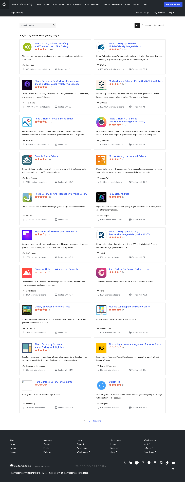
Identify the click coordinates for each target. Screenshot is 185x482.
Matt (147, 444)
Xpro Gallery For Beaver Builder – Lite (129, 269)
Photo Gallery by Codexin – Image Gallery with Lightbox (49, 345)
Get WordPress (173, 4)
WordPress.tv (83, 452)
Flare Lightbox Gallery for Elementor (54, 382)
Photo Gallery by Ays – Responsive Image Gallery (61, 194)
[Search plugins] (53, 25)
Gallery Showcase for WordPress (52, 306)
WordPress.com (151, 440)
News (12, 444)
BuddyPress (150, 452)
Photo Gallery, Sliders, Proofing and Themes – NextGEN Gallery (51, 45)
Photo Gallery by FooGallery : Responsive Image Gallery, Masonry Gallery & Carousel (57, 82)
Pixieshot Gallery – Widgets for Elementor (57, 269)
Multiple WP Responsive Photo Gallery (129, 306)
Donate (114, 448)
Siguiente (97, 421)
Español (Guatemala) (42, 466)
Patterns (47, 452)
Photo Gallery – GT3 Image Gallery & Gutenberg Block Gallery (127, 120)
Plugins (46, 448)
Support (80, 444)
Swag (113, 452)
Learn (79, 440)
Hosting (13, 448)
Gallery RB (114, 382)
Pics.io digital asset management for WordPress (135, 344)
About (12, 440)
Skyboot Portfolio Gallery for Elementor (56, 231)
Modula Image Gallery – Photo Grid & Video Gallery (136, 81)
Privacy (13, 452)
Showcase (48, 440)
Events (113, 444)
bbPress (148, 448)
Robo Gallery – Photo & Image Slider (54, 118)
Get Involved (115, 440)
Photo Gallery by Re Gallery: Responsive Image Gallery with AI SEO (129, 233)
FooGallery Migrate (119, 194)
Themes (47, 444)
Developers (82, 448)
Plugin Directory (16, 13)
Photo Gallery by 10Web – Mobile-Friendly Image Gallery (125, 45)
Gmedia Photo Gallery (46, 156)
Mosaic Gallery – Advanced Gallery (127, 156)
